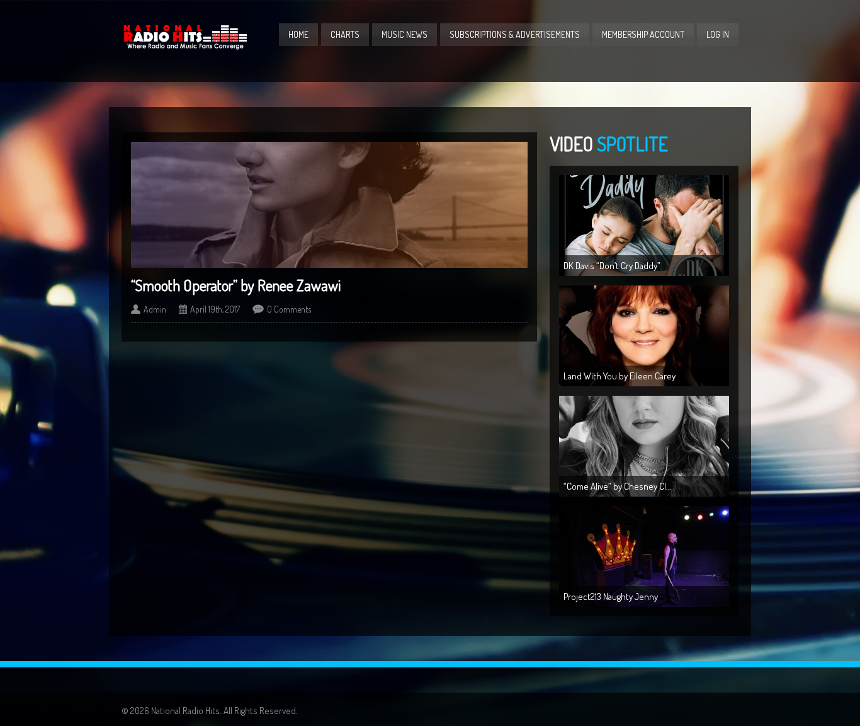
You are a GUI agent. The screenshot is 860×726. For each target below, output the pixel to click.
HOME (298, 34)
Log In (717, 34)
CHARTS (345, 34)
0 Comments (289, 309)
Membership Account (643, 34)
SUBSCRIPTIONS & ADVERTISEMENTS (515, 34)
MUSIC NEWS (404, 34)
